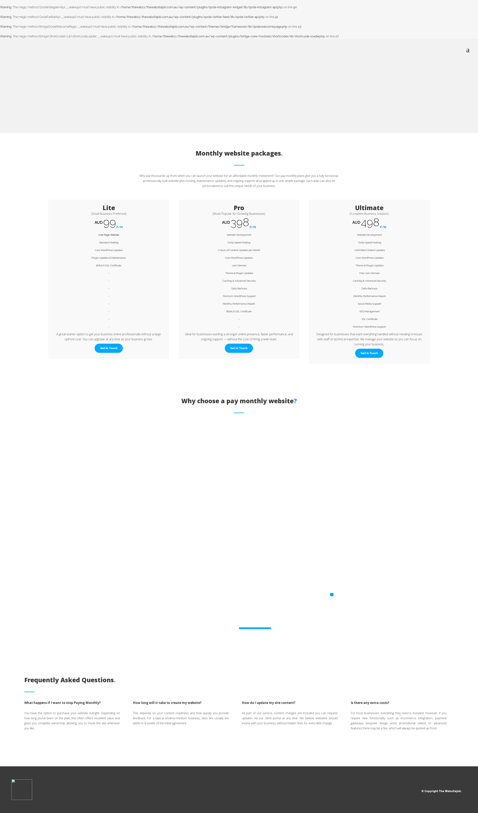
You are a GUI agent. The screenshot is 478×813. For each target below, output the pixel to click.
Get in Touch (108, 348)
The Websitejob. (450, 791)
